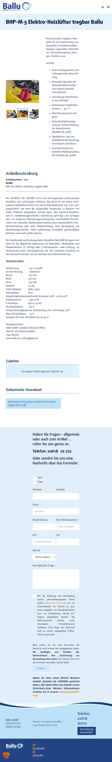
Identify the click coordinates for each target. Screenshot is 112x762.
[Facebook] (34, 745)
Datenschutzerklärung (55, 603)
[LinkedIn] (34, 752)
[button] (102, 7)
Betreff (36, 550)
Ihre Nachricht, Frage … (44, 565)
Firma (35, 504)
